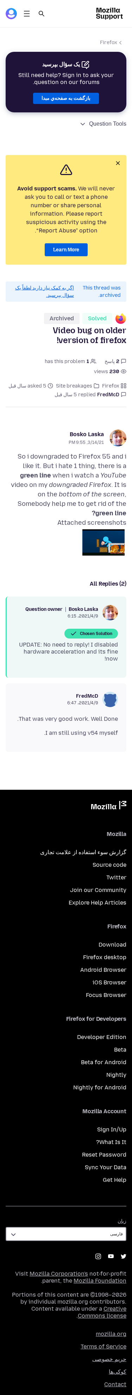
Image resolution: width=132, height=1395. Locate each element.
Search (41, 13)
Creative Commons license (102, 1312)
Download (112, 944)
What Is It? (111, 1142)
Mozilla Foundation (100, 1280)
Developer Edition (101, 1037)
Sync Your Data (105, 1167)
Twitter (116, 877)
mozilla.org (111, 1334)
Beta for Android (103, 1062)
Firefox (108, 43)
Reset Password (104, 1154)
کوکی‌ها (117, 1371)
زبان (122, 1221)
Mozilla (108, 806)
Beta (120, 1049)
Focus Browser (106, 995)
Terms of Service (103, 1346)
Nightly (116, 1075)
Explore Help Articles (97, 902)
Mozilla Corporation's (59, 1273)
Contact (115, 1384)
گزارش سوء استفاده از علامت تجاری (83, 852)
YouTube (111, 1256)
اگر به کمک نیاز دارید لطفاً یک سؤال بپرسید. (44, 291)
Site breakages (74, 386)
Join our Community (98, 890)
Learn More (66, 250)
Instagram (98, 1256)
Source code (109, 865)
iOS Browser (109, 982)
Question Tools (107, 124)
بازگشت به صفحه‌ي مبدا (66, 98)
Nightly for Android (99, 1087)
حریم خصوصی (109, 1359)
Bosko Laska (87, 434)
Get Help (114, 1180)
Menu (26, 13)
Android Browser (103, 970)
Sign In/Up (111, 1129)
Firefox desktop (104, 957)
